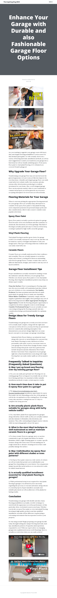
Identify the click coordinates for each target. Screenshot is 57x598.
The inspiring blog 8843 (11, 2)
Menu (50, 1)
